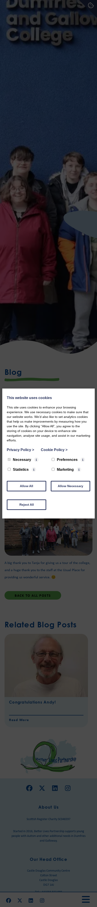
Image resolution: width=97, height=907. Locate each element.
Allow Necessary (70, 486)
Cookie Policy (54, 450)
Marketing (65, 469)
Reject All (26, 504)
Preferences (67, 460)
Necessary (22, 460)
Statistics (21, 469)
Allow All (26, 486)
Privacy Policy (20, 450)
